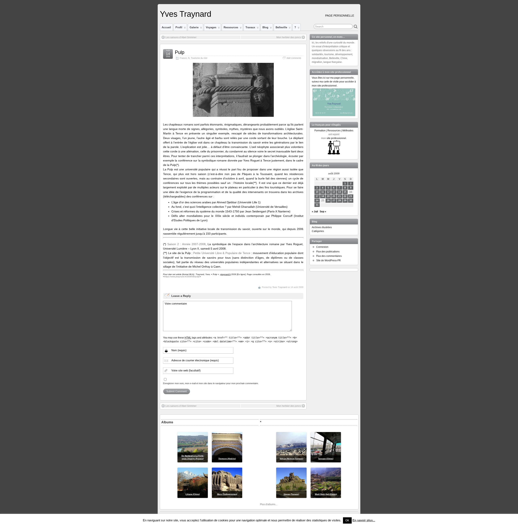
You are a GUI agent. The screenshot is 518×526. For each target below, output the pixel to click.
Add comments (294, 58)
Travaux (250, 27)
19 (328, 196)
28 (339, 200)
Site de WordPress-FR (328, 260)
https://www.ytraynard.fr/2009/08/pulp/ (182, 276)
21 (339, 196)
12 (328, 192)
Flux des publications (328, 251)
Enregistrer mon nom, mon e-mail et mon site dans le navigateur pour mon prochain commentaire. (211, 383)
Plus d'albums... (268, 504)
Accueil (166, 27)
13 (333, 192)
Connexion (322, 247)
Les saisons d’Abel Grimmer (181, 37)
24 (317, 200)
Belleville (281, 27)
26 (328, 200)
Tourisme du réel (199, 58)
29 (345, 200)
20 (333, 196)
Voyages (211, 27)
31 (317, 204)
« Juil (315, 211)
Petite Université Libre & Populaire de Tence (221, 253)
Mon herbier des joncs (288, 37)
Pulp (179, 52)
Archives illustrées (322, 227)
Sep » (323, 211)
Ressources (231, 27)
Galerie (194, 27)
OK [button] (347, 520)
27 (333, 200)
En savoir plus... (363, 520)
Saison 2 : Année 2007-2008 (186, 244)
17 (317, 196)
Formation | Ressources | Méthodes (333, 130)
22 (345, 196)
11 (322, 192)
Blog (265, 27)
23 (350, 196)
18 (322, 196)
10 (317, 192)
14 (339, 192)
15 (345, 192)
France (183, 58)
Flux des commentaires (329, 256)
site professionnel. (337, 138)
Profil (178, 27)
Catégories (318, 231)
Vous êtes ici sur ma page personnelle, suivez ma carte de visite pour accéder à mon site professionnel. (334, 81)
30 (350, 200)
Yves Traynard (185, 13)
